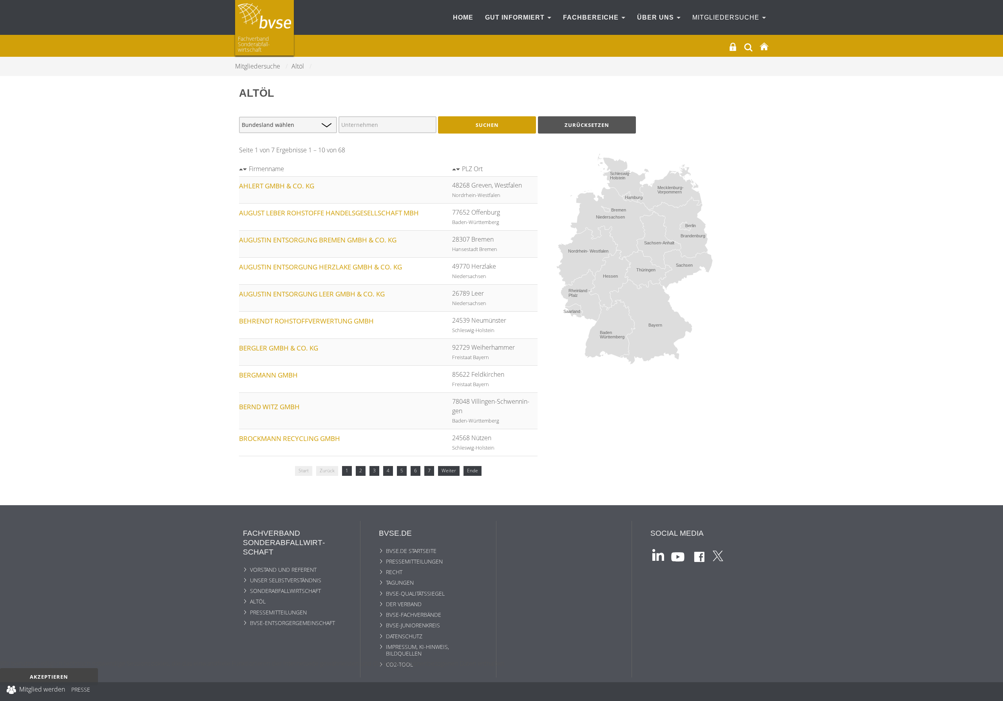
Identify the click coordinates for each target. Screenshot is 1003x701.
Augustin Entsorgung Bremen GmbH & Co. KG (317, 239)
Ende (472, 470)
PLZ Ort (472, 168)
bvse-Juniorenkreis (413, 625)
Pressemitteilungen (278, 612)
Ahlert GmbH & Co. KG (276, 185)
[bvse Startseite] (764, 47)
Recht (394, 572)
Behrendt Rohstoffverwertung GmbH (306, 320)
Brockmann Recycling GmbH (289, 438)
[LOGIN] (733, 47)
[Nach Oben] (991, 691)
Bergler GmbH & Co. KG (278, 347)
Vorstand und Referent (283, 569)
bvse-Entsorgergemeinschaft (292, 623)
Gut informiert (516, 17)
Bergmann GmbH (268, 374)
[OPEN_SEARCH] (748, 46)
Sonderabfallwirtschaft (285, 590)
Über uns (656, 17)
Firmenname (266, 168)
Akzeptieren (49, 676)
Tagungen (400, 582)
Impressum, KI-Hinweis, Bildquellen (417, 650)
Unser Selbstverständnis (285, 580)
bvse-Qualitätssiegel (415, 593)
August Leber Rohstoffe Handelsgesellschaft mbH (329, 212)
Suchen (487, 124)
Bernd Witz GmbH (269, 406)
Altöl (258, 601)
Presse (80, 690)
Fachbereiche (592, 17)
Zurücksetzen (587, 124)
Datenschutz (404, 636)
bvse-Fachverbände (413, 614)
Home (463, 17)
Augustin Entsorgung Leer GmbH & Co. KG (312, 293)
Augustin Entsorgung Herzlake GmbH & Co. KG (320, 266)
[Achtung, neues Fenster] (658, 554)
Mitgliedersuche (726, 17)
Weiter (449, 470)
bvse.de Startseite (411, 551)
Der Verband (404, 604)
